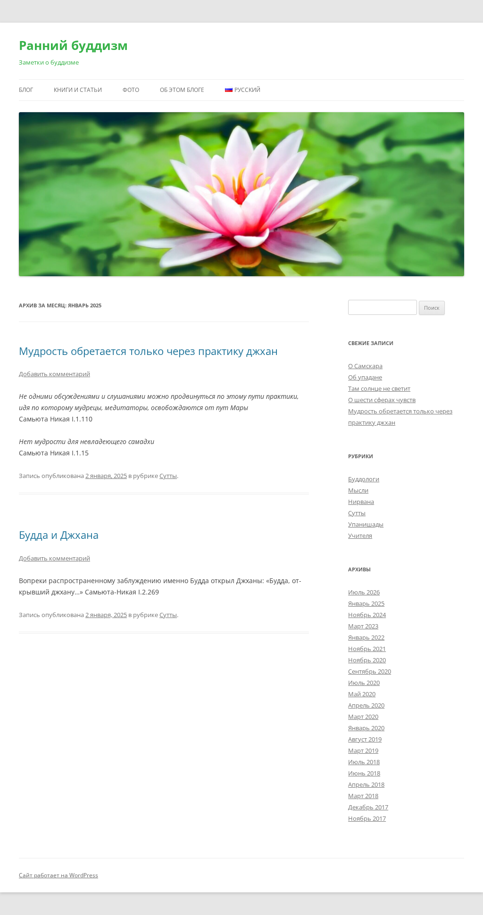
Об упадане (365, 377)
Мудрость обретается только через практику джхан (148, 351)
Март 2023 (363, 626)
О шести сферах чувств (382, 400)
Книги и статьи (78, 90)
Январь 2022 (366, 637)
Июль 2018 (364, 762)
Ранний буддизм (73, 45)
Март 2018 (363, 795)
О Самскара (365, 366)
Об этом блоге (182, 90)
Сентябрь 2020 (369, 671)
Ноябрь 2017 (367, 818)
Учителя (360, 535)
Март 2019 (363, 750)
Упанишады (365, 524)
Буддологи (363, 479)
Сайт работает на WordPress (58, 875)
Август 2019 (365, 739)
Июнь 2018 (364, 773)
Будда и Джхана (59, 535)
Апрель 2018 (366, 784)
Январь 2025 (366, 603)
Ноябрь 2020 (367, 660)
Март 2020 (363, 716)
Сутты (168, 475)
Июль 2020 (364, 682)
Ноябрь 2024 (367, 614)
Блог (26, 90)
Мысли (358, 490)
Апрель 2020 (366, 705)
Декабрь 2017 (368, 807)
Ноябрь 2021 (367, 648)
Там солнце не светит (379, 388)
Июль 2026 (364, 592)
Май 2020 (361, 694)
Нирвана (361, 501)
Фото (131, 90)
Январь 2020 (366, 728)
